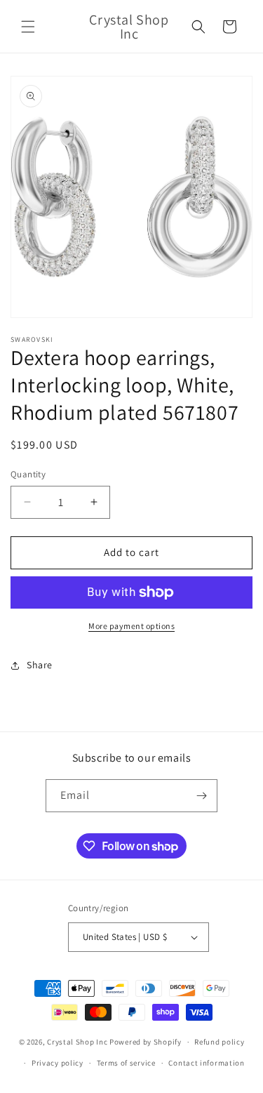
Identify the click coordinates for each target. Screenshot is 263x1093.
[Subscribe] (201, 795)
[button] (28, 26)
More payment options (131, 626)
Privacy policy (57, 1063)
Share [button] (40, 664)
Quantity (28, 474)
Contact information (206, 1063)
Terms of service (126, 1063)
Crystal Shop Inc (77, 1042)
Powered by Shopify (145, 1042)
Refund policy (219, 1042)
